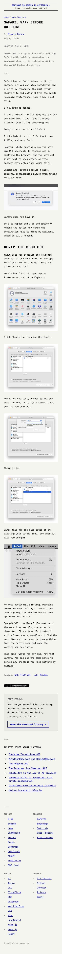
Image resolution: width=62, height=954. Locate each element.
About (11, 855)
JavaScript (14, 920)
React (11, 933)
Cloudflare (14, 892)
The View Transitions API (24, 754)
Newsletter (14, 860)
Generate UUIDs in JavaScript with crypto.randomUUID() (30, 779)
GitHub (41, 883)
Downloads (14, 851)
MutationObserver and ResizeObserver (32, 758)
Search (12, 823)
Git (10, 910)
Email (40, 896)
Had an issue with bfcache (25, 790)
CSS (10, 896)
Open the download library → (28, 724)
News (10, 828)
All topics (41, 674)
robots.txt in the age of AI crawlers (32, 772)
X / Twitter (44, 878)
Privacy (41, 892)
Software (13, 846)
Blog (10, 818)
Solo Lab (42, 828)
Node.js (12, 929)
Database (13, 901)
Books (11, 842)
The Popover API (18, 763)
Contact (41, 887)
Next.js (12, 924)
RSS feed (13, 865)
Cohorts (41, 818)
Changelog (14, 832)
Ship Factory (45, 832)
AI (9, 878)
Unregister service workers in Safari (32, 785)
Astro (11, 883)
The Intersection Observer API (28, 768)
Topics (12, 837)
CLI (10, 887)
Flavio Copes (16, 34)
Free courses (45, 837)
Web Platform (19, 17)
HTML (10, 915)
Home (6, 17)
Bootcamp (42, 823)
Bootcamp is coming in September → (31, 5)
